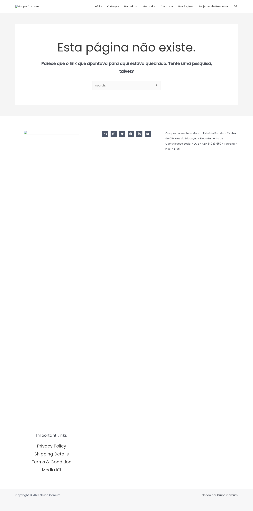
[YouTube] (148, 134)
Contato (167, 6)
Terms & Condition (51, 462)
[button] (236, 6)
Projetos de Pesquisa (213, 6)
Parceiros (130, 6)
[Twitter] (122, 134)
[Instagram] (114, 134)
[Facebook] (131, 134)
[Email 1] (105, 134)
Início (98, 6)
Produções (185, 6)
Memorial (149, 6)
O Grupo (113, 6)
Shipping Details (51, 454)
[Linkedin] (139, 134)
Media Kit (51, 470)
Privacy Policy (51, 446)
